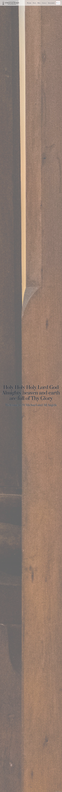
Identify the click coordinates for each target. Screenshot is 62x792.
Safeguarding (51, 3)
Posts (34, 3)
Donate (58, 3)
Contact (44, 3)
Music (39, 3)
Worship (29, 3)
